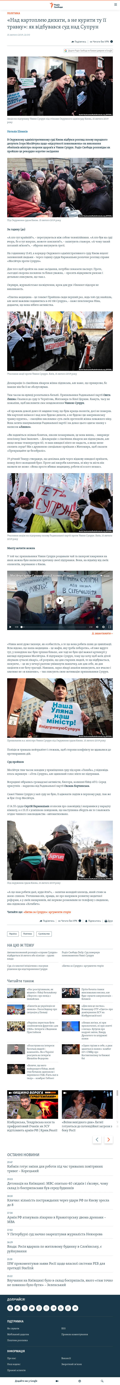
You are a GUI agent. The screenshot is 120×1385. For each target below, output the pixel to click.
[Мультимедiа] (57, 1381)
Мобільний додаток (18, 1334)
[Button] (78, 42)
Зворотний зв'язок (71, 1364)
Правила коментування (74, 1334)
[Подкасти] (79, 1381)
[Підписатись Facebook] (10, 1308)
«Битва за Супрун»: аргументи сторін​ (47, 912)
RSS (63, 1328)
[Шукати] (102, 1381)
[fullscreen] (110, 627)
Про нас (11, 1358)
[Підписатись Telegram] (54, 1308)
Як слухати (13, 1328)
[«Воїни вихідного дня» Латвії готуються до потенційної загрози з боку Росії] (87, 1104)
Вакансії (66, 1358)
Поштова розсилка (17, 1340)
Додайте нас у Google (26, 1381)
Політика (13, 13)
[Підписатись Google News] (17, 1308)
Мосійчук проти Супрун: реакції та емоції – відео (42, 575)
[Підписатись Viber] (46, 1308)
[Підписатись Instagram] (39, 1308)
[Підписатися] (75, 1308)
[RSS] (61, 1308)
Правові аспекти (16, 1370)
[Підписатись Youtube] (32, 1308)
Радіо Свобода (24, 580)
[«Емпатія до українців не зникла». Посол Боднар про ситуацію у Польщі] (16, 1010)
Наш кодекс (13, 1364)
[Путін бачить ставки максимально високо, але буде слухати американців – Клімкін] (71, 993)
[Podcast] (68, 1308)
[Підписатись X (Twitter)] (25, 1308)
